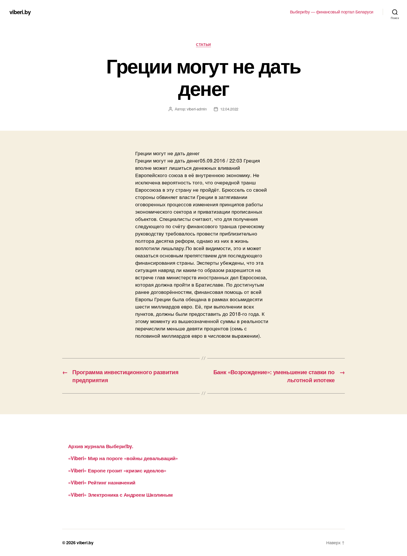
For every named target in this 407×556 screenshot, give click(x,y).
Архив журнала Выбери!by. (100, 446)
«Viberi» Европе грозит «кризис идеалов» (117, 470)
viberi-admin (197, 109)
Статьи (203, 44)
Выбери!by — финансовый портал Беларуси (331, 11)
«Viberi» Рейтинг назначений (101, 482)
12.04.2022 (229, 109)
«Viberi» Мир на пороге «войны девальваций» (123, 458)
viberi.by (20, 12)
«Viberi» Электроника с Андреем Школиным (120, 494)
